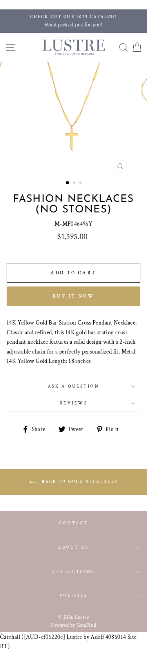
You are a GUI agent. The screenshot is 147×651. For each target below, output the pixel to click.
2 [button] (75, 183)
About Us (73, 547)
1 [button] (68, 183)
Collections (73, 572)
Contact (73, 523)
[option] (73, 21)
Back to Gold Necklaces (79, 481)
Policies (74, 595)
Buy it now (73, 296)
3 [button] (81, 183)
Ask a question (73, 386)
